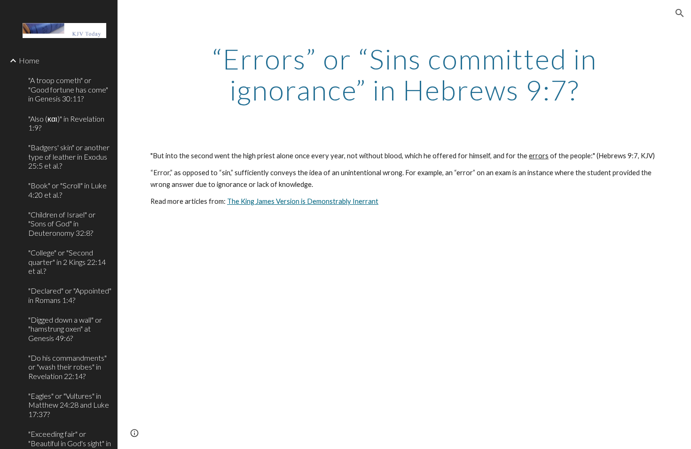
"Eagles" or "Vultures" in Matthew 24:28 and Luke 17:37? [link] (68, 404)
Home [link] (29, 60)
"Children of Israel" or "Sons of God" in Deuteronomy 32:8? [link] (61, 223)
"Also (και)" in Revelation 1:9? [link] (66, 123)
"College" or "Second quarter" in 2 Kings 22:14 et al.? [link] (67, 261)
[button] (679, 13)
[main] (404, 74)
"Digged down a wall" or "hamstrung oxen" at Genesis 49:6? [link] (65, 328)
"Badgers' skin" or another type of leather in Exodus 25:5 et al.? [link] (69, 156)
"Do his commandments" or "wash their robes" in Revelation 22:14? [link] (67, 366)
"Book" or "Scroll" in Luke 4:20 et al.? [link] (67, 190)
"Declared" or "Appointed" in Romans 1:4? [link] (69, 295)
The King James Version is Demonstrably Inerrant (302, 201)
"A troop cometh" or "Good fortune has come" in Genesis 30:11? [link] (68, 89)
